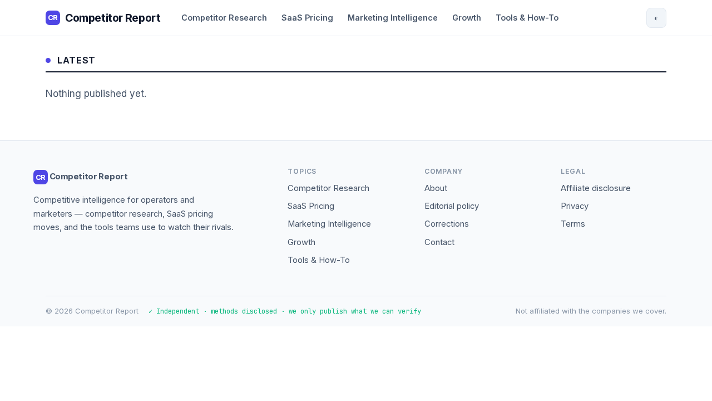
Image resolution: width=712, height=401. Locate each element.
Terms (573, 224)
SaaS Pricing (307, 17)
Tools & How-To (527, 17)
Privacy (575, 206)
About (435, 188)
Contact (439, 242)
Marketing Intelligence (393, 17)
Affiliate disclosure (596, 188)
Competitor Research (224, 17)
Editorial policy (451, 206)
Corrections (446, 224)
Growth (466, 17)
